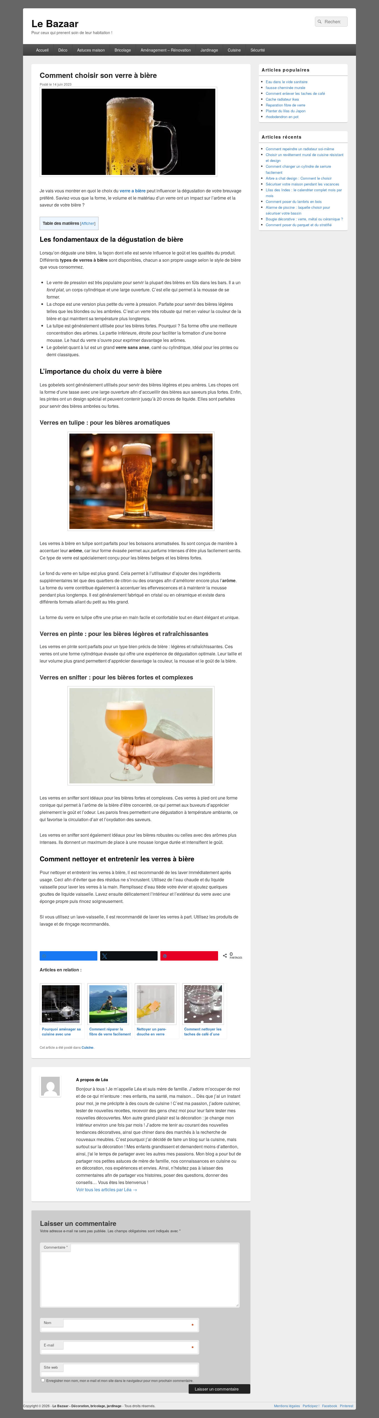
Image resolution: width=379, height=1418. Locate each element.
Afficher (87, 223)
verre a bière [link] (133, 190)
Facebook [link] (329, 1405)
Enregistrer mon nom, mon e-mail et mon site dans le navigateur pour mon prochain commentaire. (119, 1380)
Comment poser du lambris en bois (294, 201)
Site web (51, 1367)
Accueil (42, 50)
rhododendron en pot (282, 116)
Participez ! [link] (311, 1405)
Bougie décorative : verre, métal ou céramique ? (304, 219)
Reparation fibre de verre (285, 105)
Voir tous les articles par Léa (106, 1189)
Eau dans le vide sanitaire (286, 81)
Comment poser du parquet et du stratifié (299, 224)
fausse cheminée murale (285, 87)
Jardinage (209, 50)
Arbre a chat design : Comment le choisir (299, 178)
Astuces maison (91, 50)
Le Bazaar (55, 23)
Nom (47, 1322)
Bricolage (123, 50)
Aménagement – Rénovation (166, 50)
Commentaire (56, 1247)
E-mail (49, 1345)
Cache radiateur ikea (282, 99)
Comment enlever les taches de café (295, 93)
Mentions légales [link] (287, 1405)
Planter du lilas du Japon (285, 110)
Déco (62, 50)
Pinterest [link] (346, 1405)
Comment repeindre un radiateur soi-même (300, 148)
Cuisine (234, 50)
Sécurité (258, 50)
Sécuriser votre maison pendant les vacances (302, 184)
